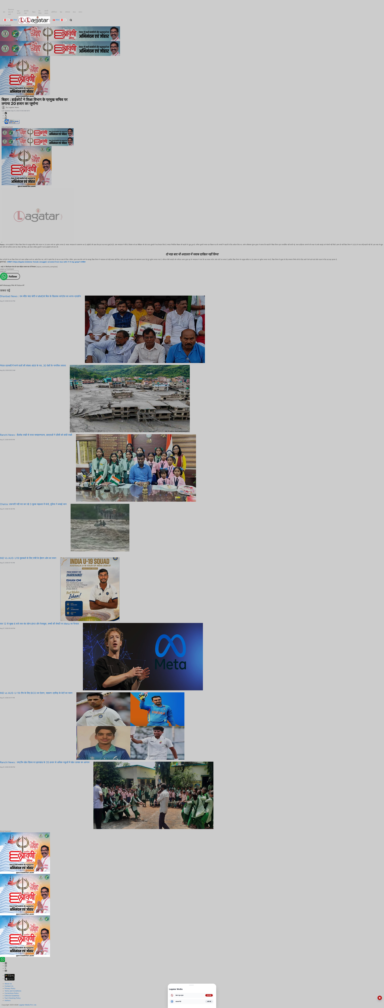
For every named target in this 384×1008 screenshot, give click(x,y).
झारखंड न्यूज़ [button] (26, 12)
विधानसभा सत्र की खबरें (11, 12)
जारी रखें (209, 1001)
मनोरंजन (67, 12)
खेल (61, 12)
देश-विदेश (39, 12)
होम (4, 12)
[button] (71, 20)
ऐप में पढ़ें (209, 995)
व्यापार (80, 12)
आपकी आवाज (46, 12)
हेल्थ (74, 12)
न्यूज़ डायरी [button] (18, 12)
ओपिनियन (54, 12)
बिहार (33, 12)
